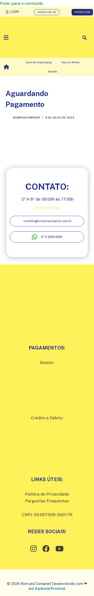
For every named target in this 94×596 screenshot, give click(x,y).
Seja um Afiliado (70, 62)
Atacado (52, 71)
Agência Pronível (50, 588)
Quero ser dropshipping (39, 62)
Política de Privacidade (47, 494)
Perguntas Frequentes (47, 500)
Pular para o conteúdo (21, 3)
